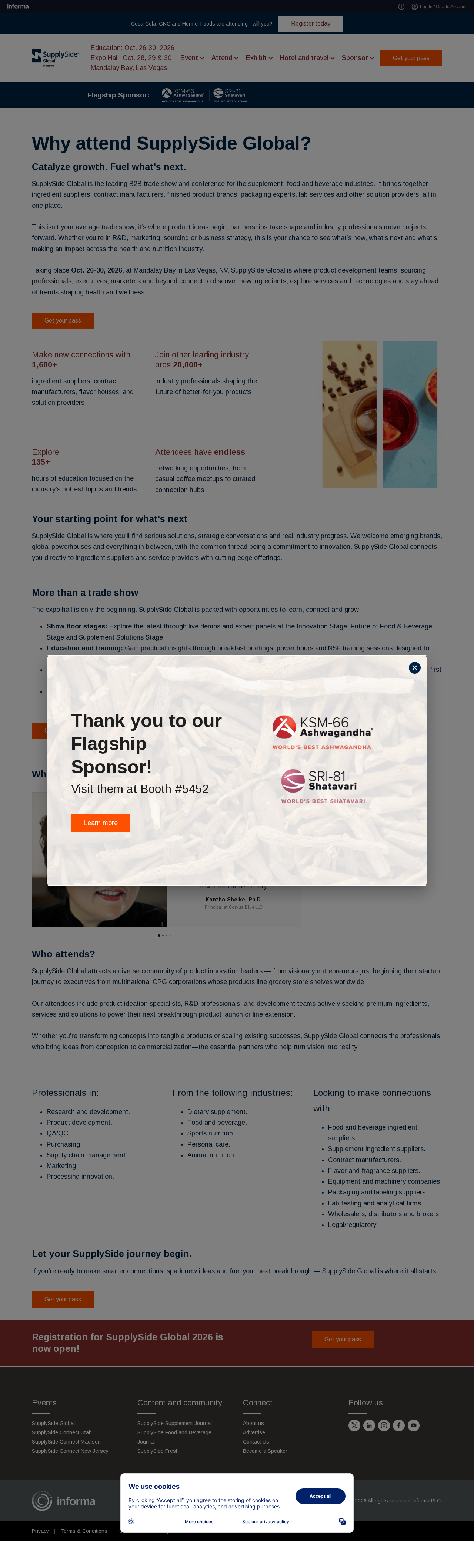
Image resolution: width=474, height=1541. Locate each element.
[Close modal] (415, 668)
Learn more (101, 823)
